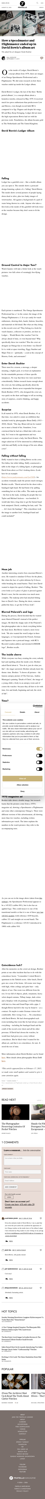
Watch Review (22, 1454)
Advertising (23, 1424)
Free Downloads (23, 1427)
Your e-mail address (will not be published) (17, 1177)
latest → (40, 1100)
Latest (22, 1459)
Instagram (22, 1469)
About (22, 1419)
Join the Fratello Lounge (22, 1417)
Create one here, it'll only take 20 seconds (19, 1205)
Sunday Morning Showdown (22, 1456)
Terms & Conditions (22, 1489)
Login (9, 1197)
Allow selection (22, 785)
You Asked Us (22, 1449)
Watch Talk (22, 1452)
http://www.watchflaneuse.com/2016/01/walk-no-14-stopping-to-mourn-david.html (24, 1233)
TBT (22, 1447)
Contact (22, 1434)
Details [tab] (22, 712)
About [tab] (37, 712)
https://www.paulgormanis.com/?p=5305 (18, 477)
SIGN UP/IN (5, 3)
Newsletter (22, 1431)
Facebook (23, 1467)
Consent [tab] (8, 712)
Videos (22, 1429)
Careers (22, 1422)
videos (41, 7)
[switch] (39, 755)
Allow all (22, 778)
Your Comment (8, 1154)
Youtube (22, 1472)
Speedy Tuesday (7, 1089)
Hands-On (22, 1444)
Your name (7, 1168)
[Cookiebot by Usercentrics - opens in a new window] (32, 706)
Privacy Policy (22, 1491)
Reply (11, 1241)
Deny (22, 791)
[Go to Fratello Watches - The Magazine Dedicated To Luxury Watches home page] (22, 2)
